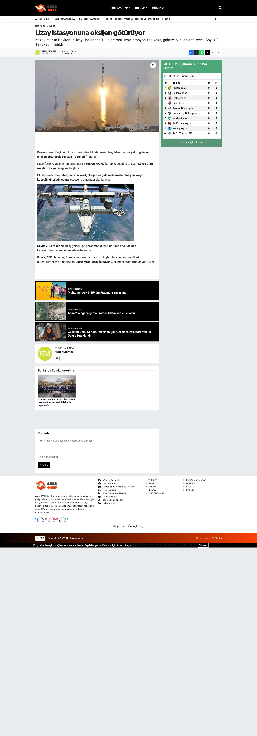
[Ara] (220, 7)
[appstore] (120, 525)
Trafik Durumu (109, 490)
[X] (43, 519)
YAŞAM (128, 19)
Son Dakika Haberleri (112, 500)
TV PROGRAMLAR (89, 19)
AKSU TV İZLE (43, 19)
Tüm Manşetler (109, 496)
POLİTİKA (153, 19)
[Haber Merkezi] (45, 353)
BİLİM (52, 26)
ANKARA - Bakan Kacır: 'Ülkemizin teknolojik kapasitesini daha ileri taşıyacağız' (56, 402)
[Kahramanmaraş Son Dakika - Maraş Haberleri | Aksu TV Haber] (46, 8)
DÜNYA (166, 19)
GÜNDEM (140, 19)
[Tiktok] (59, 519)
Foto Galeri (122, 8)
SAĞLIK (190, 490)
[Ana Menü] (220, 19)
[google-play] (135, 525)
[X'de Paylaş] (196, 52)
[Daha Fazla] (207, 52)
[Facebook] (37, 519)
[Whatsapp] (65, 519)
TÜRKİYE (107, 19)
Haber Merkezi (64, 352)
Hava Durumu (109, 483)
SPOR (118, 19)
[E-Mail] (57, 358)
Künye (160, 8)
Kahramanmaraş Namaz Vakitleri (118, 486)
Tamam (203, 545)
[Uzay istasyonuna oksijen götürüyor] (97, 96)
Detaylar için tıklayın (191, 142)
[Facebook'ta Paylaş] (191, 52)
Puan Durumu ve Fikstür (114, 493)
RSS (41, 538)
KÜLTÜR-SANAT (156, 493)
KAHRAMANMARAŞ (65, 19)
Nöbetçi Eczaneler (111, 480)
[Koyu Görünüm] (216, 19)
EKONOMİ (191, 486)
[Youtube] (54, 519)
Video (143, 8)
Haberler (40, 26)
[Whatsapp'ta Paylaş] (201, 52)
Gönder (44, 465)
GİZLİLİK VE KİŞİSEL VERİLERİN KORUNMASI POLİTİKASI (165, 545)
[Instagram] (48, 519)
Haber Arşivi (108, 503)
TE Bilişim (217, 538)
